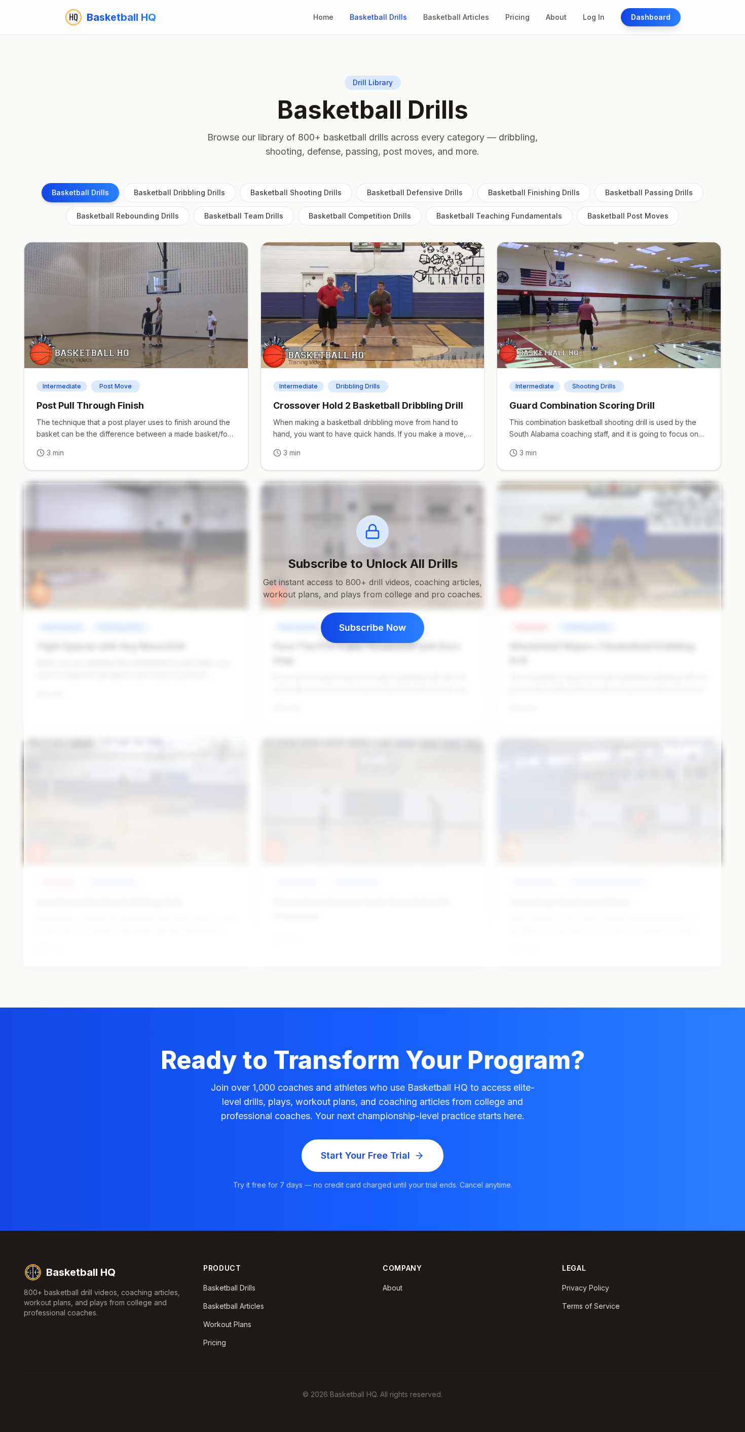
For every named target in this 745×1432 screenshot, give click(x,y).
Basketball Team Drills (243, 215)
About (556, 17)
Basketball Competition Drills (360, 215)
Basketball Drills (378, 17)
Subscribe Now (372, 627)
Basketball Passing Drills (649, 192)
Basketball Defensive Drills (415, 192)
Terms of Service (591, 1306)
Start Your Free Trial (365, 1155)
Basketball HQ (81, 1272)
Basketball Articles (456, 17)
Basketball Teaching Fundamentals (499, 215)
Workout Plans (227, 1324)
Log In (594, 17)
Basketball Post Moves (627, 215)
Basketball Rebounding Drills (128, 215)
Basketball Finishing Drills (534, 192)
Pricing (517, 17)
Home (323, 17)
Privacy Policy (585, 1287)
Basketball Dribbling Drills (179, 192)
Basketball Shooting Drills (296, 192)
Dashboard (650, 17)
